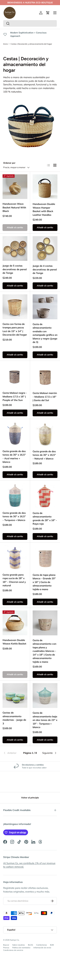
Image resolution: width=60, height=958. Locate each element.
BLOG (30, 945)
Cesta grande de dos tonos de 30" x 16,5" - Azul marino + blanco (14, 457)
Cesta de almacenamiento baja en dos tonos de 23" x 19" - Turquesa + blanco (45, 720)
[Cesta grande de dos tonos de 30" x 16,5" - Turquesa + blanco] (15, 495)
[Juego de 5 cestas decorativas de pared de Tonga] (15, 248)
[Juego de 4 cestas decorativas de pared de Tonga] (45, 248)
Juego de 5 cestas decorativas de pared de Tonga (15, 269)
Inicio (5, 44)
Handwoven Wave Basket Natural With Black (14, 207)
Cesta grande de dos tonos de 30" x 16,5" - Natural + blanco (44, 455)
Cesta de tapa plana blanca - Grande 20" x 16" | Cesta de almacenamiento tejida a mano (44, 582)
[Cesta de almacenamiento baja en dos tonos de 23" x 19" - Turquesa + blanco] (45, 695)
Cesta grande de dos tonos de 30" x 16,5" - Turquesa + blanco (14, 516)
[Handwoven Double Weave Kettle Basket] (15, 622)
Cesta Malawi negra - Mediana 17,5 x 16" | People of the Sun (15, 396)
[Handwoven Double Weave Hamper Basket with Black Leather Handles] (45, 186)
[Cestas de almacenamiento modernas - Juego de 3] (15, 695)
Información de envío (42, 947)
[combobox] (30, 23)
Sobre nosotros (18, 945)
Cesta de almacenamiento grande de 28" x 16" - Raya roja (45, 518)
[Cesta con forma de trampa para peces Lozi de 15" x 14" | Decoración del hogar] (15, 306)
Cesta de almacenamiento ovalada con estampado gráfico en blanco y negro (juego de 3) (45, 333)
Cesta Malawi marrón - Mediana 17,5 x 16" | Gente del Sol (45, 397)
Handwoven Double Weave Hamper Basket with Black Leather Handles (44, 209)
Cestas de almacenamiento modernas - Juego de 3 (14, 718)
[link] (12, 753)
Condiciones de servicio (13, 950)
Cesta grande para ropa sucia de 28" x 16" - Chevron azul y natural (14, 580)
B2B (52, 945)
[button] (47, 12)
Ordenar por (9, 163)
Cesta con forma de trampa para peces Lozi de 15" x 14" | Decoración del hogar (15, 329)
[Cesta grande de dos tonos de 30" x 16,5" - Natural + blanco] (45, 434)
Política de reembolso (21, 947)
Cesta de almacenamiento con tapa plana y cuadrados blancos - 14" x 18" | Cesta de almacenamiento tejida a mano (44, 651)
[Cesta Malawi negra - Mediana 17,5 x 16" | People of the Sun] (15, 375)
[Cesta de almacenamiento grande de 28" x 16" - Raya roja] (45, 495)
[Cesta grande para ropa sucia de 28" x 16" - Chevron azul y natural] (15, 557)
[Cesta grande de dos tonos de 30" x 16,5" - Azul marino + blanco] (15, 434)
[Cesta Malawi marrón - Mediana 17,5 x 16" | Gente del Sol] (45, 375)
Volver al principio (30, 797)
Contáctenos (41, 945)
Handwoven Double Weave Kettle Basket (14, 642)
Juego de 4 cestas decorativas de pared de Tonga (45, 269)
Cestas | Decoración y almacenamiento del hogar (31, 44)
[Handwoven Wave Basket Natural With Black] (15, 186)
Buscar (6, 945)
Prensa (6, 947)
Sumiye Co (14, 940)
